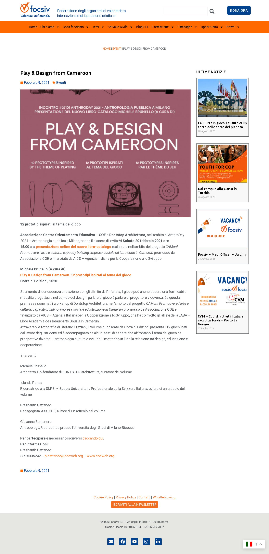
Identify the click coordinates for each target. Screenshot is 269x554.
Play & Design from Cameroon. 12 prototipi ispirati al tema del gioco (75, 275)
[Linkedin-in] (158, 541)
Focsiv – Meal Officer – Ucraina (222, 254)
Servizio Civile (118, 27)
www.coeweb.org (100, 456)
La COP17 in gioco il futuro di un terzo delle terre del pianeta (222, 125)
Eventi (117, 48)
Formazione (160, 27)
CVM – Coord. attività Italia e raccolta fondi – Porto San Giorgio (220, 320)
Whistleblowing (164, 497)
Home (33, 27)
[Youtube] (134, 541)
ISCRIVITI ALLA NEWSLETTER (134, 505)
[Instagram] (146, 541)
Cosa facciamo (73, 27)
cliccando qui (93, 438)
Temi (95, 27)
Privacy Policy (126, 497)
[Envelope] (110, 541)
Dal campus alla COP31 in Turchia (217, 190)
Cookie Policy (103, 497)
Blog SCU (142, 27)
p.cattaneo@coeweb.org (64, 456)
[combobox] (186, 11)
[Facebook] (122, 541)
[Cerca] (212, 12)
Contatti (144, 497)
